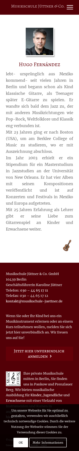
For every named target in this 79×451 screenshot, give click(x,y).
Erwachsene (16, 400)
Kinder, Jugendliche (46, 395)
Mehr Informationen (48, 442)
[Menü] (68, 7)
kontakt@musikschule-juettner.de (34, 301)
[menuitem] (68, 7)
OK (21, 442)
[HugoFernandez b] (39, 41)
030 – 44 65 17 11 (34, 290)
